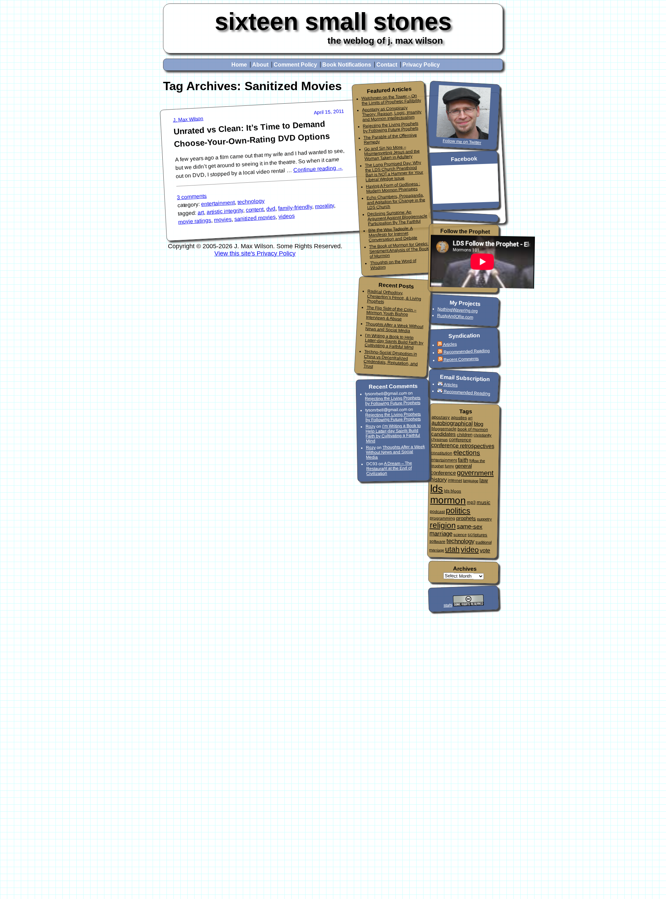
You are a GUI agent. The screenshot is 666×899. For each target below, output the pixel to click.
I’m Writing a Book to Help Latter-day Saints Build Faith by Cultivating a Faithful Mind (394, 340)
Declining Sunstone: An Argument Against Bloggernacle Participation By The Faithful (397, 217)
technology (251, 201)
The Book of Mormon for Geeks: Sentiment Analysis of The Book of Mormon (399, 250)
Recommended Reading (466, 351)
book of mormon (472, 429)
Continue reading (318, 169)
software (437, 541)
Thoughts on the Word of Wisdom (393, 264)
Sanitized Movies (255, 218)
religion (443, 525)
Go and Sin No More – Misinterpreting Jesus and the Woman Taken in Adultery (392, 153)
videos (286, 216)
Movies (223, 219)
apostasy (441, 417)
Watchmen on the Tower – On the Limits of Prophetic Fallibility (391, 99)
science (460, 534)
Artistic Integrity (224, 211)
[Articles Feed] (440, 344)
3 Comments (192, 196)
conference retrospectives (462, 445)
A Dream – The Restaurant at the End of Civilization (389, 468)
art (200, 212)
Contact (386, 65)
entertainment (218, 203)
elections (466, 452)
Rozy (370, 426)
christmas (439, 439)
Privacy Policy (421, 65)
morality (324, 205)
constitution (441, 453)
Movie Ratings (194, 221)
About (260, 65)
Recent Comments (461, 359)
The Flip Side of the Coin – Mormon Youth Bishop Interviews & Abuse (391, 313)
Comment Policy (295, 65)
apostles (459, 417)
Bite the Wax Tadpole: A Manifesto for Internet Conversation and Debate (392, 234)
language (470, 480)
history (438, 479)
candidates (443, 434)
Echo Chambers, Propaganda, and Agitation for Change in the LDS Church (395, 201)
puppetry (484, 519)
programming (442, 518)
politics (458, 510)
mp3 (471, 502)
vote (485, 550)
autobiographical (452, 423)
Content (255, 209)
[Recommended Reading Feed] (440, 352)
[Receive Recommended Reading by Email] (440, 391)
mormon (448, 500)
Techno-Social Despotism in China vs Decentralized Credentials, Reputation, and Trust (391, 359)
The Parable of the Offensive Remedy (390, 138)
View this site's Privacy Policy (255, 253)
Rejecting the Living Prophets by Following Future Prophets (391, 127)
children (464, 434)
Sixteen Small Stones (333, 21)
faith (463, 459)
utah (452, 549)
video (470, 549)
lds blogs (452, 491)
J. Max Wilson (188, 119)
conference (460, 439)
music (483, 502)
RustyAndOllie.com (455, 316)
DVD (271, 209)
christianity (482, 435)
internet (455, 480)
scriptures (477, 534)
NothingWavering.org (457, 309)
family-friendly (295, 207)
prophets (466, 518)
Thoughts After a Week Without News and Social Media (394, 327)
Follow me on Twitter (462, 141)
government (475, 472)
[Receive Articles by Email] (440, 384)
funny (449, 466)
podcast (437, 511)
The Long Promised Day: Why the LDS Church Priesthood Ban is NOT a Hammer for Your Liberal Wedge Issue (394, 171)
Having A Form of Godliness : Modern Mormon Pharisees (393, 187)
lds (436, 488)
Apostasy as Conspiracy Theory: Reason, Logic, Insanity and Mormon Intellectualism (391, 113)
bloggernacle (443, 428)
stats (447, 605)
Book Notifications (346, 65)
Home (239, 65)
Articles (449, 344)
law (483, 480)
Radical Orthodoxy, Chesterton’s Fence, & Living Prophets (394, 296)
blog (478, 423)
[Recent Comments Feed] (441, 360)
